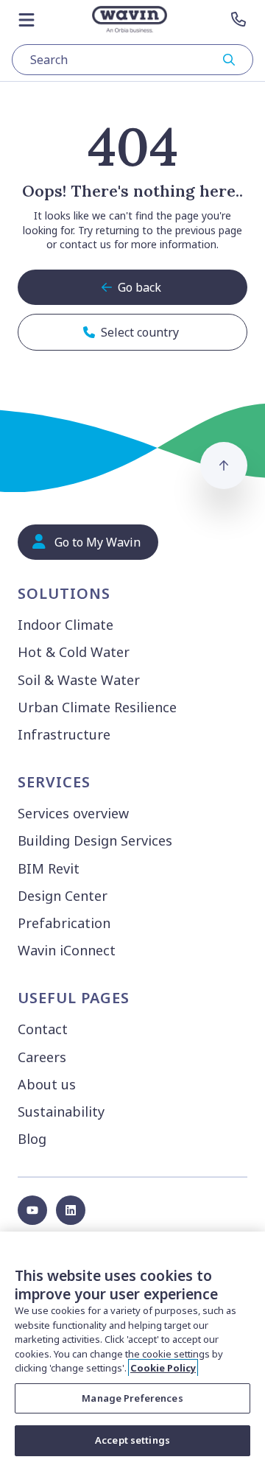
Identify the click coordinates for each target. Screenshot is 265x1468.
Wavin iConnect (67, 950)
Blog (32, 1139)
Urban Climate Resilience (97, 707)
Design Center (62, 896)
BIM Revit (49, 868)
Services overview (73, 813)
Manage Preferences (132, 1398)
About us (47, 1084)
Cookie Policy (163, 1367)
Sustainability (61, 1111)
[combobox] (132, 59)
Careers (42, 1057)
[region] (132, 1350)
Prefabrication (64, 923)
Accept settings (132, 1440)
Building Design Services (95, 840)
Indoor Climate (65, 624)
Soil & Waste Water (79, 680)
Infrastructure (64, 734)
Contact (43, 1029)
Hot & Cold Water (74, 652)
